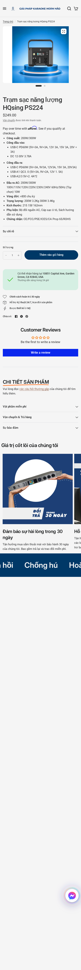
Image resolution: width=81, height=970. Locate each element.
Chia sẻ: (7, 316)
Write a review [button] (40, 352)
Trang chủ (8, 21)
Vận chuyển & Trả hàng (17, 417)
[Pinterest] (26, 316)
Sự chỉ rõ (8, 231)
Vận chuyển (9, 120)
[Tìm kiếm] (69, 8)
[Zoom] (63, 31)
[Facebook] (16, 316)
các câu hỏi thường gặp (34, 389)
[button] (72, 895)
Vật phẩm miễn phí (14, 406)
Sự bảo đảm (10, 427)
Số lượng (8, 247)
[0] (75, 8)
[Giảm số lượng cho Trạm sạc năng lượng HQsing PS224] (6, 255)
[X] (21, 316)
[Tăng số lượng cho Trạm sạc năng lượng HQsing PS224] (18, 255)
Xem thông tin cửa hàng (30, 285)
